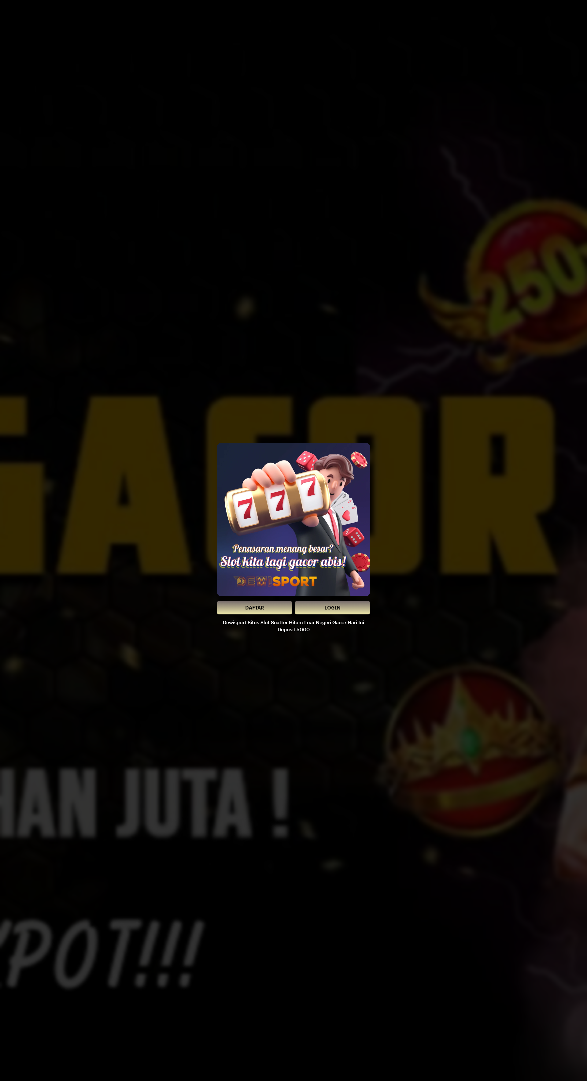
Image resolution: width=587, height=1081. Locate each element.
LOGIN (332, 607)
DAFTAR (254, 607)
